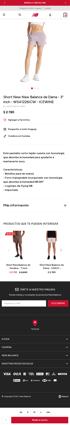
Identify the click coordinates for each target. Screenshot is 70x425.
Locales (48, 8)
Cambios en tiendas (19, 136)
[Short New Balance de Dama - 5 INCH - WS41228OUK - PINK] (52, 246)
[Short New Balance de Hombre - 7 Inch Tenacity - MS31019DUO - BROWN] (18, 246)
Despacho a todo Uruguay (30, 8)
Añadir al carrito (40, 420)
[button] (65, 3)
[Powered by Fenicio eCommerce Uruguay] (63, 396)
